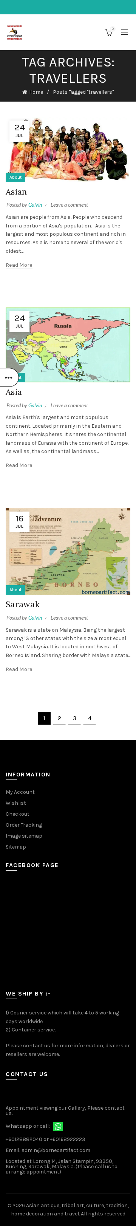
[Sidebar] (9, 377)
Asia (14, 392)
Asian (16, 191)
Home (36, 92)
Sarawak (23, 604)
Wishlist (16, 803)
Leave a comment (69, 204)
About (15, 177)
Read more (19, 265)
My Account (20, 792)
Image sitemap (24, 836)
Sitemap (16, 847)
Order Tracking (24, 825)
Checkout (17, 814)
